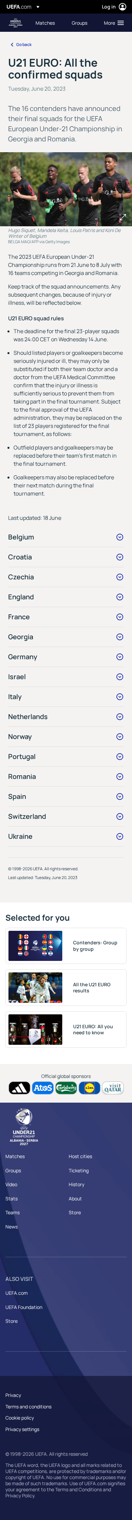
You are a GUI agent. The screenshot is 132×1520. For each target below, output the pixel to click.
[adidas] (19, 1088)
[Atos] (43, 1088)
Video (11, 1184)
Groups (13, 1170)
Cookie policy (19, 1417)
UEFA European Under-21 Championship (15, 22)
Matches (15, 1156)
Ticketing (79, 1170)
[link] (45, 23)
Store (75, 1212)
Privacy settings (22, 1429)
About (75, 1198)
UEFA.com (16, 1293)
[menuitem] (48, 23)
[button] (112, 23)
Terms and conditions (28, 1406)
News (11, 1226)
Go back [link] (23, 44)
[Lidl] (90, 1088)
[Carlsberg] (66, 1088)
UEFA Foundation (23, 1307)
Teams (12, 1212)
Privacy (13, 1395)
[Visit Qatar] (113, 1088)
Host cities (80, 1156)
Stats (11, 1198)
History (76, 1184)
